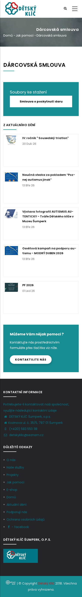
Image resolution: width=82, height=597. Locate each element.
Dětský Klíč (46, 583)
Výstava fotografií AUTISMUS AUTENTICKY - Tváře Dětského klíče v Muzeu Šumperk (48, 216)
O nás (11, 460)
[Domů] (20, 9)
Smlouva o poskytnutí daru (41, 101)
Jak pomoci (24, 35)
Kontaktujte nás (30, 359)
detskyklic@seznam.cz (26, 435)
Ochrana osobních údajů (26, 519)
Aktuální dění (16, 504)
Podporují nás (17, 512)
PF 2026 (28, 285)
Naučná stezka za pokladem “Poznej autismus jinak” (48, 177)
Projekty (13, 475)
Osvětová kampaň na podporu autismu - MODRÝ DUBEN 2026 (49, 250)
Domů (8, 35)
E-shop (12, 490)
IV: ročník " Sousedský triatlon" (45, 138)
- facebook (20, 527)
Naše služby (15, 467)
